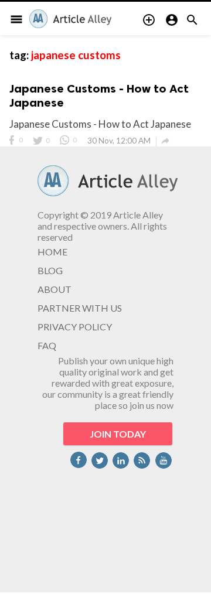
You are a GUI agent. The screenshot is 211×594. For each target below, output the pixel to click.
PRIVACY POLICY (75, 326)
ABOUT (55, 289)
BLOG (50, 270)
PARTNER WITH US (80, 307)
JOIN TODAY (118, 433)
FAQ (47, 345)
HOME (52, 251)
